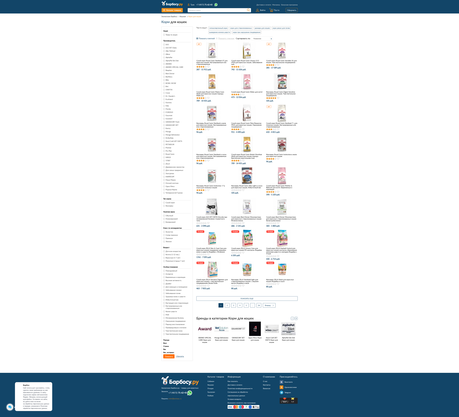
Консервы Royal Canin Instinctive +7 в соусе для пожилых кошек (210, 186)
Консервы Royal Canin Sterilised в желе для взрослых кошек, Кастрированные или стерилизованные (211, 125)
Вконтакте (288, 382)
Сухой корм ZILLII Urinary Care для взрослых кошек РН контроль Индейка (246, 249)
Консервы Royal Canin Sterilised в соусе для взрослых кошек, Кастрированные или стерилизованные (211, 156)
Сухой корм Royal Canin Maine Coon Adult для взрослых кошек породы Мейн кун (210, 93)
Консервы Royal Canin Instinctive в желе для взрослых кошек (281, 155)
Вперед (268, 305)
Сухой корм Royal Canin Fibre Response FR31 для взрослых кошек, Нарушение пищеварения (246, 125)
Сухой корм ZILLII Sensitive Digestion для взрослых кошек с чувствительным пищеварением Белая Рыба (212, 281)
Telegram (287, 392)
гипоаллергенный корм (218, 28)
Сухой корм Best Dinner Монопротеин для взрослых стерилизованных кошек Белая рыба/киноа (281, 218)
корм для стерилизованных (241, 28)
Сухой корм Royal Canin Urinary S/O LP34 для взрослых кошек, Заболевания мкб (246, 62)
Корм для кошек (194, 16)
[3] (201, 67)
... (252, 305)
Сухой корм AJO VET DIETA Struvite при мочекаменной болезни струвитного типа (211, 218)
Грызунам (211, 392)
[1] (197, 67)
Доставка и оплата (264, 5)
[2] (199, 67)
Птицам (210, 388)
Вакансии (266, 388)
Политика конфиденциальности (240, 388)
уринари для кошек (262, 28)
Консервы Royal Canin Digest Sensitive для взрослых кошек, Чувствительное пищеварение (280, 93)
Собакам (211, 381)
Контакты (266, 385)
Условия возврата (234, 399)
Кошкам (183, 16)
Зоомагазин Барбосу (169, 16)
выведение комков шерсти (219, 32)
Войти (262, 10)
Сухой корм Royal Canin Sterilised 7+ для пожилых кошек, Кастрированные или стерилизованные (281, 125)
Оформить (291, 10)
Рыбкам (210, 395)
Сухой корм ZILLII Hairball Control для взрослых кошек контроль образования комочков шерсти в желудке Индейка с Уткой (281, 251)
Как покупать (233, 381)
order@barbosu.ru (175, 398)
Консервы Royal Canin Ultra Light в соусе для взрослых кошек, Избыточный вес (246, 186)
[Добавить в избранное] (208, 67)
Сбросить (180, 356)
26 (259, 305)
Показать (169, 356)
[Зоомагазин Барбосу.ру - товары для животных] (180, 380)
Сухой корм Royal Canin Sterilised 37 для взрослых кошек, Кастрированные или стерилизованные (211, 62)
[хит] (212, 51)
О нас (265, 381)
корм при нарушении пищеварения (246, 32)
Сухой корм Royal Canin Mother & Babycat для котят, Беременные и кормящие (279, 187)
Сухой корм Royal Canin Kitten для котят (247, 92)
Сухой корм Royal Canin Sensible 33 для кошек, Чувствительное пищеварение (281, 61)
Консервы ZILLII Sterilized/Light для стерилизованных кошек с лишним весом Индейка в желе (245, 281)
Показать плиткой (207, 38)
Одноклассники (290, 387)
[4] (203, 67)
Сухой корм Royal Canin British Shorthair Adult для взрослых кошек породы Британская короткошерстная (246, 156)
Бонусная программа (289, 5)
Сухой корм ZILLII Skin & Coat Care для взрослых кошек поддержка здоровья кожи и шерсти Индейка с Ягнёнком (211, 250)
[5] (206, 67)
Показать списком (226, 38)
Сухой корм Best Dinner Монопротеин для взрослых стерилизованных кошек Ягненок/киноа (246, 218)
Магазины (276, 5)
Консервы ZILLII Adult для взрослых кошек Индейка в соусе (280, 280)
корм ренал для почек (281, 28)
